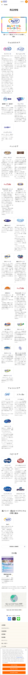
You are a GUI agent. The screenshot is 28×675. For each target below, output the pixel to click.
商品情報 (3, 637)
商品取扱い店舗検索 (14, 546)
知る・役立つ (4, 643)
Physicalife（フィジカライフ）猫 (20, 294)
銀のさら (7, 225)
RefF (7, 524)
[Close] (25, 650)
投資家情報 (4, 631)
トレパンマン (7, 493)
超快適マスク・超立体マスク (7, 104)
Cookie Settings (14, 665)
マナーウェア (20, 225)
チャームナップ (20, 53)
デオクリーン (7, 375)
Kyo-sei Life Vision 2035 (14, 610)
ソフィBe (19, 399)
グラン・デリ (7, 157)
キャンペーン (4, 640)
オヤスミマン (20, 493)
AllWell (7, 293)
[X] (14, 618)
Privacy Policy (19, 657)
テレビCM (4, 646)
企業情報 (3, 625)
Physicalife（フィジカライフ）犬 (7, 190)
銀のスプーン (20, 261)
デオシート (7, 261)
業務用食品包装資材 (7, 575)
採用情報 (3, 634)
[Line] (18, 618)
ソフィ (6, 399)
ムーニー (7, 465)
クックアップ (7, 132)
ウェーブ (20, 103)
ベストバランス (20, 157)
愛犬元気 (20, 189)
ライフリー (7, 53)
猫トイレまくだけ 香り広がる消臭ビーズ (20, 354)
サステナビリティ (5, 628)
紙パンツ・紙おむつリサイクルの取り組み (14, 35)
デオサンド (7, 353)
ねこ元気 (7, 329)
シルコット (7, 426)
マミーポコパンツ (19, 465)
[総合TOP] (2, 4)
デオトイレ (20, 329)
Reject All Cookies (14, 668)
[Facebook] (9, 618)
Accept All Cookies (14, 672)
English (22, 1)
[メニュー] (26, 1)
